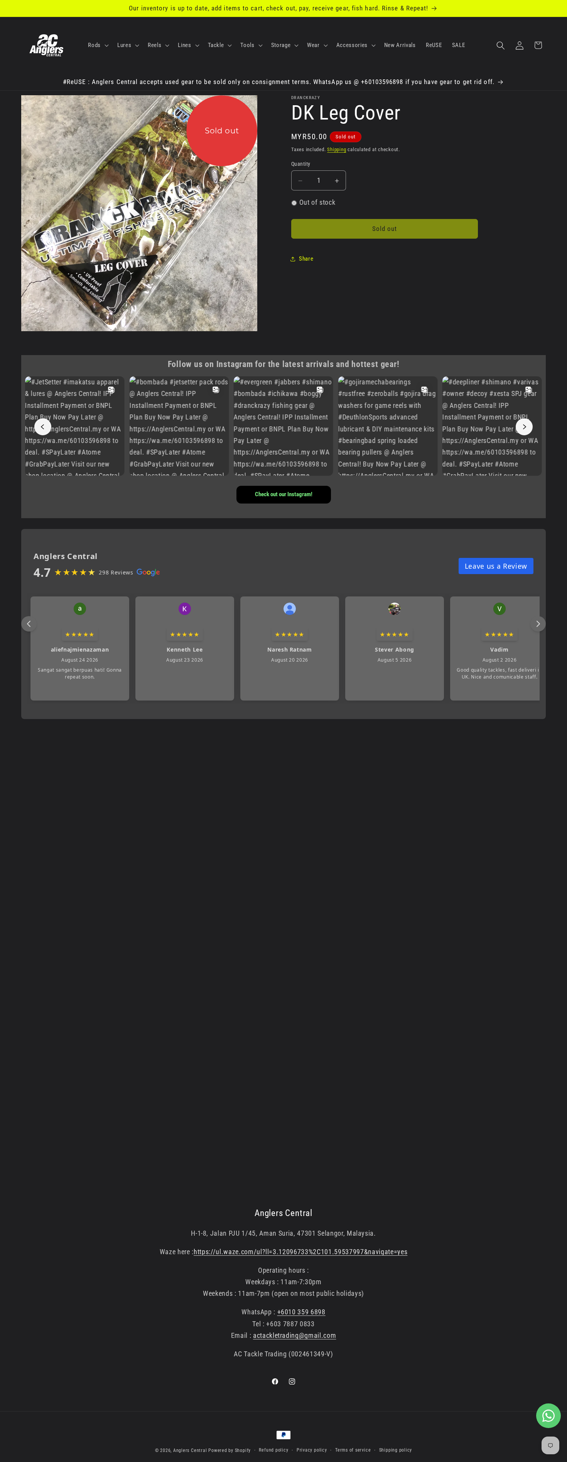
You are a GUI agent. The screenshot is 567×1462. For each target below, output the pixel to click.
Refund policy (273, 1450)
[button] (97, 45)
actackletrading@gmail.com (294, 1335)
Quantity (300, 164)
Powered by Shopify (229, 1450)
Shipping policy (395, 1450)
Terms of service (353, 1450)
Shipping (336, 149)
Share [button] (306, 259)
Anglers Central (190, 1450)
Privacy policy (312, 1450)
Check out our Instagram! (283, 494)
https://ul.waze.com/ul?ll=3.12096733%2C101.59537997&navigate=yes (300, 1252)
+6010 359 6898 (301, 1312)
